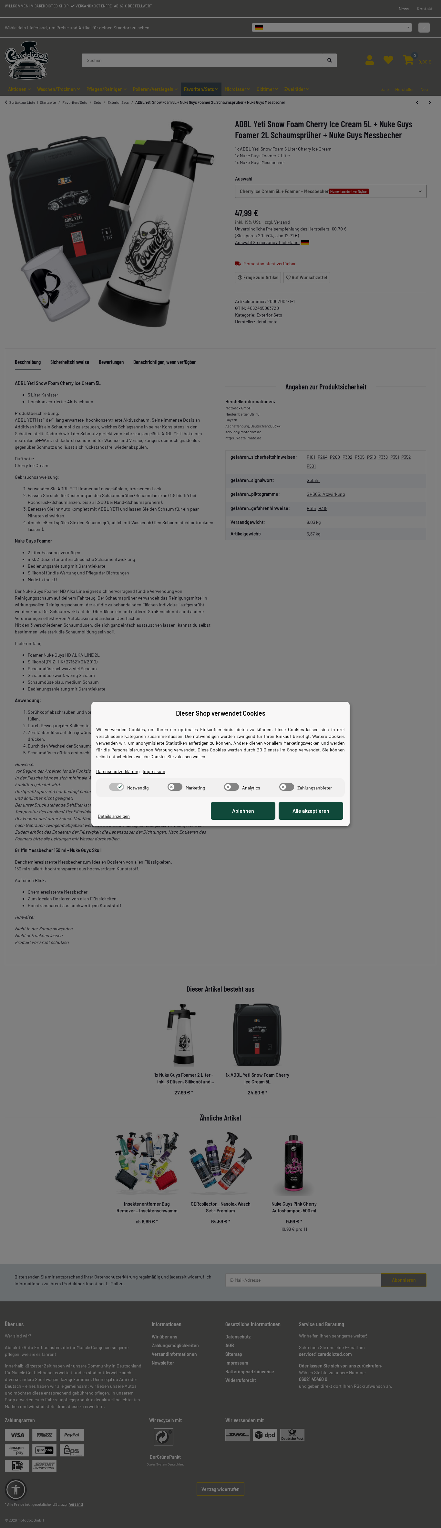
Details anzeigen (114, 816)
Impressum (154, 771)
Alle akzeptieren (310, 811)
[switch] (116, 787)
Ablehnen (243, 811)
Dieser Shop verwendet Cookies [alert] (220, 713)
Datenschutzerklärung (117, 771)
